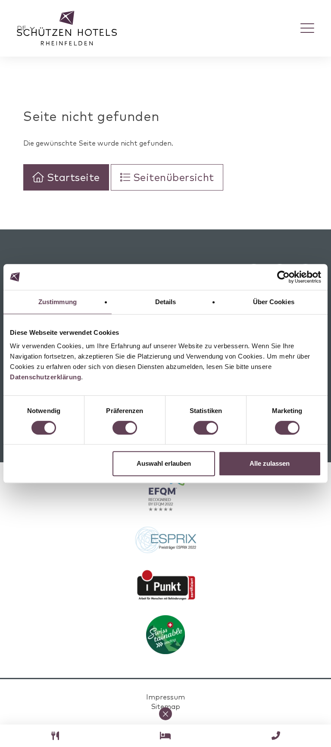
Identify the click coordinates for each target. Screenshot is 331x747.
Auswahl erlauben (164, 463)
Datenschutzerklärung (45, 377)
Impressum (165, 697)
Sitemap (165, 706)
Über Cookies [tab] (273, 301)
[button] (26, 28)
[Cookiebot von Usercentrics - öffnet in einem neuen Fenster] (283, 276)
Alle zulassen (270, 463)
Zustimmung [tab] (57, 301)
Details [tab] (165, 301)
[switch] (124, 428)
